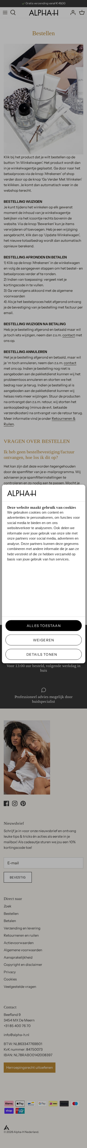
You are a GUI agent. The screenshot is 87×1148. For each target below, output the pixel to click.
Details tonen (41, 654)
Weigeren (43, 640)
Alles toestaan (42, 625)
